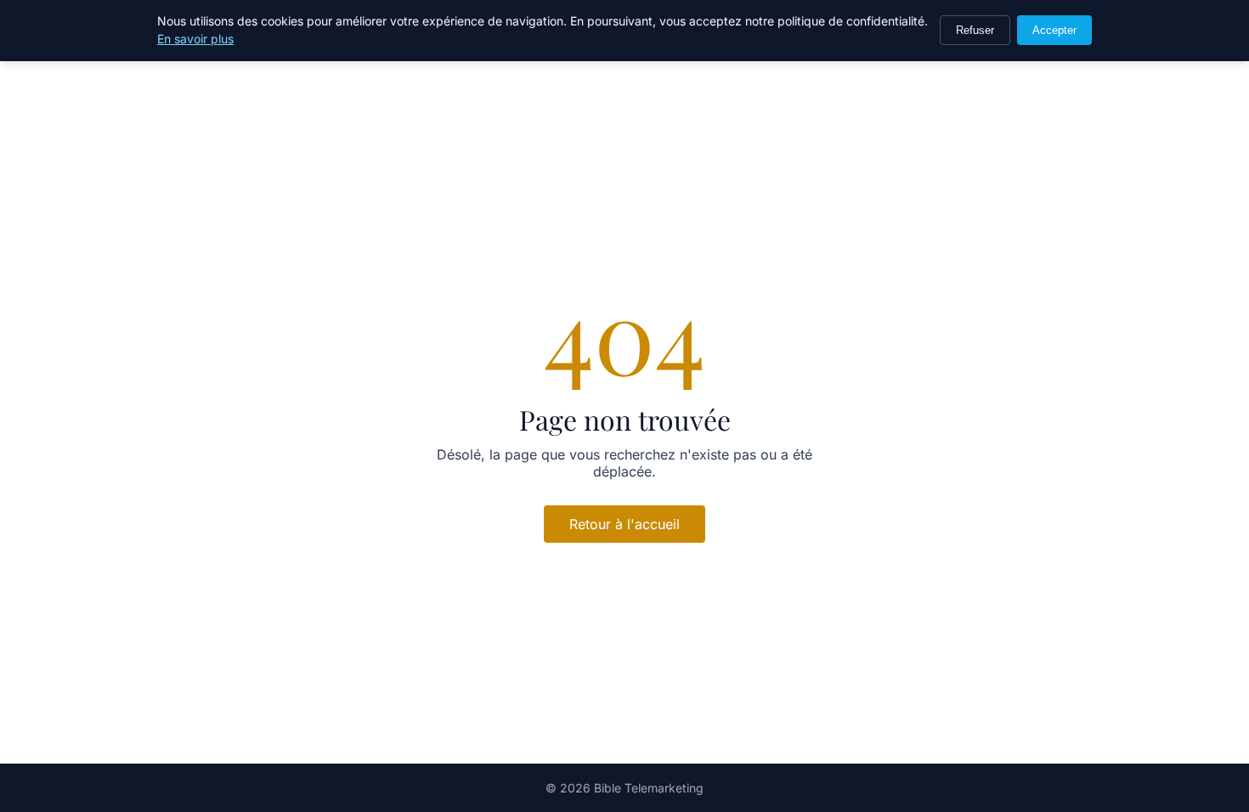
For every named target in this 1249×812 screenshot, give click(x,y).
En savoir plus (195, 38)
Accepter (1054, 30)
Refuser (975, 30)
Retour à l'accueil (624, 524)
